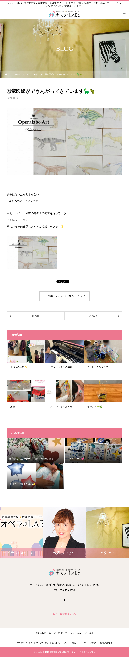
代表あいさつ (42, 643)
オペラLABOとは (24, 643)
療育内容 (56, 643)
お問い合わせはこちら (64, 613)
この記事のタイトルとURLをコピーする (64, 296)
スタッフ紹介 (70, 643)
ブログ (93, 643)
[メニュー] (124, 14)
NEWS (83, 643)
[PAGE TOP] (64, 503)
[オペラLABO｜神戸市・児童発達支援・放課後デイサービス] (64, 572)
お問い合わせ (106, 643)
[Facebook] (64, 599)
